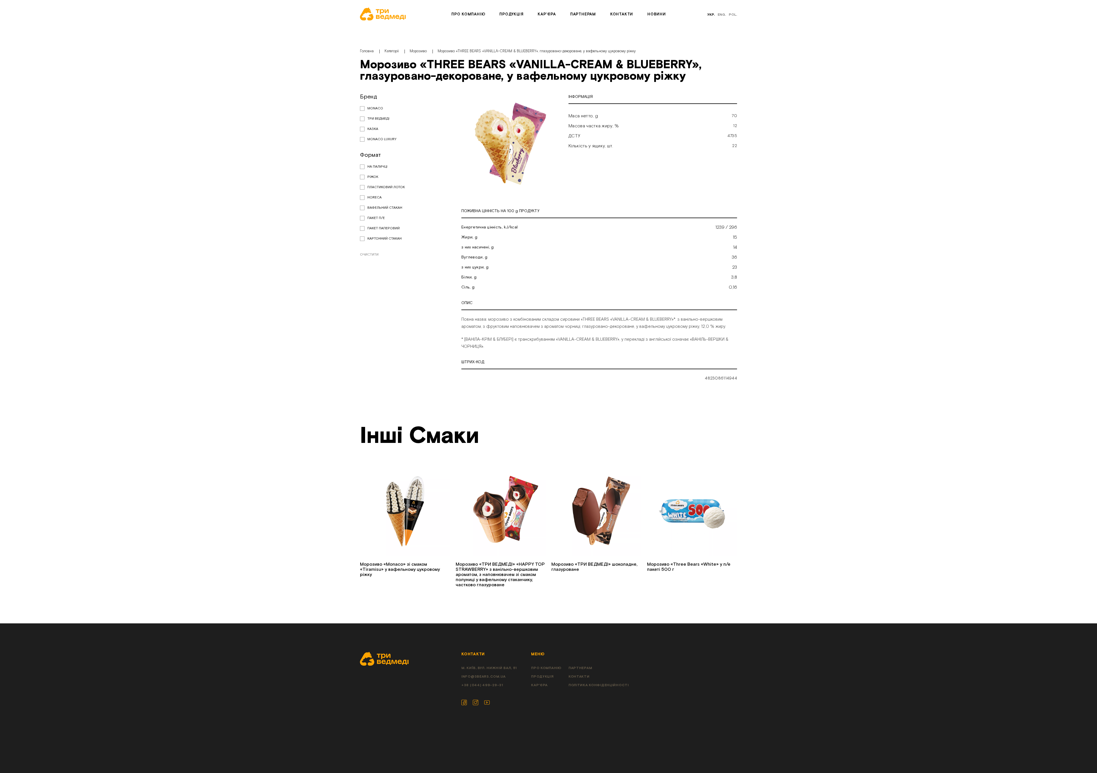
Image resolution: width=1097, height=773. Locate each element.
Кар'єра (547, 14)
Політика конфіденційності (598, 685)
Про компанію (468, 14)
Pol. (733, 15)
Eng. (722, 15)
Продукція (511, 14)
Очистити (369, 254)
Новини (656, 14)
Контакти (621, 14)
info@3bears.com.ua (483, 676)
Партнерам (583, 14)
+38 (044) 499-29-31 (482, 685)
